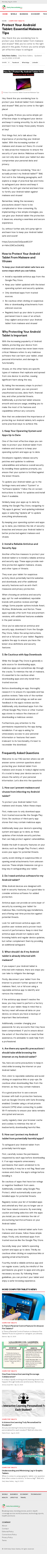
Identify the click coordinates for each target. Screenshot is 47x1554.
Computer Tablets (17, 21)
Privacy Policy (7, 1537)
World (14, 14)
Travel (23, 1498)
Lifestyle (14, 1498)
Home (5, 14)
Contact (5, 1529)
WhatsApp (25, 62)
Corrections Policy (9, 1535)
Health (5, 1498)
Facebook (15, 62)
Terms (4, 1540)
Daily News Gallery (9, 56)
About (4, 1526)
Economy (35, 14)
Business (24, 14)
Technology (36, 1494)
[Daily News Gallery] (12, 7)
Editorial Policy (8, 1532)
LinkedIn (35, 62)
